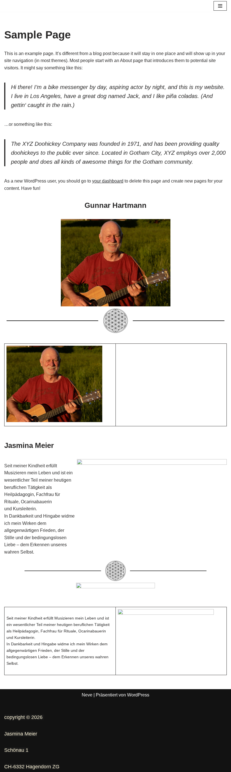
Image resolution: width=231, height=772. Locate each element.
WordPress (138, 695)
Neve (87, 695)
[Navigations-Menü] (220, 6)
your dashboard (107, 181)
